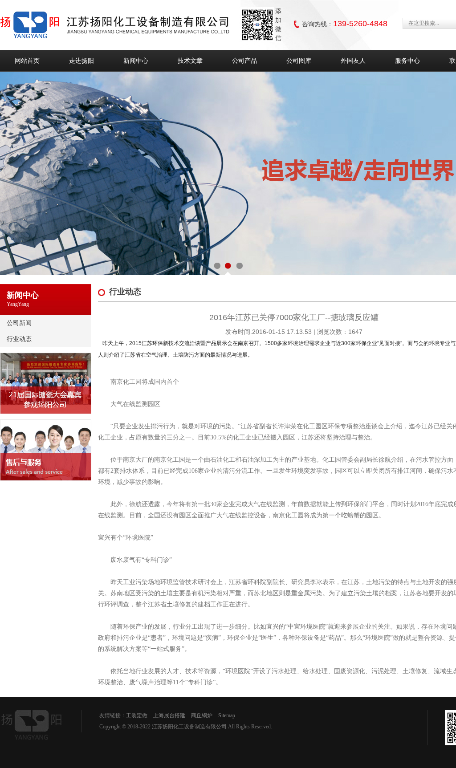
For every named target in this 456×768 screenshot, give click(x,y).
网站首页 (27, 60)
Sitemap (226, 715)
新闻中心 (135, 60)
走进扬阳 (81, 60)
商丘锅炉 (201, 715)
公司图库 (298, 60)
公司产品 (244, 60)
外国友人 (353, 60)
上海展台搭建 (169, 715)
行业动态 (19, 338)
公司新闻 (19, 322)
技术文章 (190, 60)
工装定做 (136, 715)
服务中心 (407, 60)
